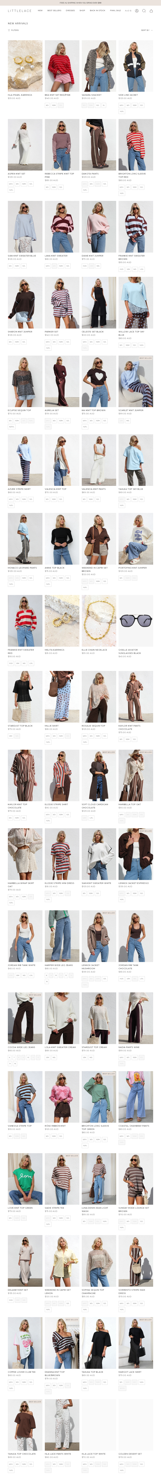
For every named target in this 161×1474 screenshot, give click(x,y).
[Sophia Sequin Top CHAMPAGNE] (99, 1261)
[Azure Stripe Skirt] (25, 460)
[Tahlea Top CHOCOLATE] (25, 1425)
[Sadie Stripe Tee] (62, 1179)
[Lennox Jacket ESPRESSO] (136, 854)
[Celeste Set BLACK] (99, 302)
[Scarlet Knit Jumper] (136, 381)
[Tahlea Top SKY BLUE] (136, 460)
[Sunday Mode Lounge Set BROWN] (136, 1179)
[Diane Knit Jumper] (99, 227)
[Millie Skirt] (62, 697)
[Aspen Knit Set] (25, 145)
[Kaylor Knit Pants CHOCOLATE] (136, 697)
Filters (15, 30)
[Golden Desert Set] (136, 1425)
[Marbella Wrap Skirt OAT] (25, 854)
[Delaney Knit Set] (25, 1261)
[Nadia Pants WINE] (136, 1018)
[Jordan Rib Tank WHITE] (25, 936)
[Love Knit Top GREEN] (25, 1179)
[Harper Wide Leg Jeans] (62, 936)
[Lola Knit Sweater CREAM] (62, 1018)
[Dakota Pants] (99, 145)
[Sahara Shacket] (99, 66)
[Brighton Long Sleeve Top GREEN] (99, 1097)
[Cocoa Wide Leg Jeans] (25, 1018)
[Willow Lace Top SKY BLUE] (136, 302)
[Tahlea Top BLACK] (99, 1343)
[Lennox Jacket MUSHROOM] (99, 936)
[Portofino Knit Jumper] (136, 539)
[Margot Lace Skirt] (136, 1343)
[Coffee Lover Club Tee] (25, 1343)
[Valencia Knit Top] (62, 460)
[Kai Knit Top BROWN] (99, 381)
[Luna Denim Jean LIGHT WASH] (99, 1179)
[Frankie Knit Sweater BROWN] (136, 227)
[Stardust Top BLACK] (25, 697)
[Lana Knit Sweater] (62, 227)
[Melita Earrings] (62, 621)
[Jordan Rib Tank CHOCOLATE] (136, 936)
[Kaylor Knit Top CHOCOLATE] (25, 775)
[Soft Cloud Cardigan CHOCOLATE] (99, 775)
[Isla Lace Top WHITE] (99, 1425)
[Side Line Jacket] (136, 66)
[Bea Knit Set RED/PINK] (62, 66)
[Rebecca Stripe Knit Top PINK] (62, 145)
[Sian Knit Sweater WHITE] (99, 854)
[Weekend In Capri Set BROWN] (99, 539)
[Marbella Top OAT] (136, 775)
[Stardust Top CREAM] (99, 1018)
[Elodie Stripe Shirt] (62, 775)
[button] (40, 10)
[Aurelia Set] (62, 381)
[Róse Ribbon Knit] (62, 1097)
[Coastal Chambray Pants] (136, 1097)
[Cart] (151, 10)
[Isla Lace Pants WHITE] (62, 1425)
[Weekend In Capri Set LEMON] (62, 1261)
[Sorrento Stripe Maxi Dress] (136, 1261)
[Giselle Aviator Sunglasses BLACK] (136, 621)
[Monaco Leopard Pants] (25, 539)
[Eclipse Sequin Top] (25, 381)
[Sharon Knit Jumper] (25, 302)
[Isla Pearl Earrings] (25, 66)
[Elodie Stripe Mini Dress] (62, 854)
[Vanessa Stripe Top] (25, 1097)
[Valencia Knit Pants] (99, 460)
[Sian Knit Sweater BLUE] (25, 227)
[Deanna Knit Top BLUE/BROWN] (62, 1343)
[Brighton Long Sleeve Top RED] (136, 145)
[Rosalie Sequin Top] (99, 697)
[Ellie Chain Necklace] (99, 621)
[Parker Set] (62, 302)
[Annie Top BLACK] (62, 539)
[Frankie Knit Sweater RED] (25, 621)
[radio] (47, 105)
